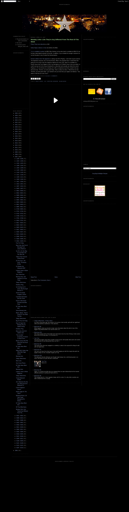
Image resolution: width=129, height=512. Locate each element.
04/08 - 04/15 (19, 418)
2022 (16, 122)
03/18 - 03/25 (19, 424)
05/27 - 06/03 (19, 229)
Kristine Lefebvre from (40, 58)
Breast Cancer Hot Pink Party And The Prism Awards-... (22, 342)
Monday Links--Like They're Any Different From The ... (22, 411)
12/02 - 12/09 (19, 167)
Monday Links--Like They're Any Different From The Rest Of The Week (55, 41)
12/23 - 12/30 (19, 161)
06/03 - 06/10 (19, 227)
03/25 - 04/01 (19, 422)
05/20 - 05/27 (19, 232)
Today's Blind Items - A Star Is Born (43, 320)
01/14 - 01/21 (19, 445)
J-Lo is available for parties (38, 51)
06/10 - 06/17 (19, 225)
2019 (16, 129)
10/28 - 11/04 (19, 179)
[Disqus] (56, 181)
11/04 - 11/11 (19, 177)
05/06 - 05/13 (19, 236)
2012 (16, 145)
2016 (16, 136)
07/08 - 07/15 (19, 216)
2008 (16, 154)
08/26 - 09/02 (19, 200)
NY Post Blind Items (21, 407)
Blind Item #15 (38, 332)
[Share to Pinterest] (40, 79)
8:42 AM (48, 75)
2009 (16, 152)
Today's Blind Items (21, 282)
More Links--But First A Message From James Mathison (22, 247)
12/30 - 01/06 (19, 158)
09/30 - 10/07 (19, 188)
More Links (19, 360)
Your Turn (36, 338)
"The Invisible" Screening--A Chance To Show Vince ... (22, 336)
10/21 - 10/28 (19, 181)
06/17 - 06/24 (19, 222)
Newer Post (34, 277)
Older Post (78, 277)
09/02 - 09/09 (19, 197)
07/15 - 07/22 (19, 213)
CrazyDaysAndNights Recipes (100, 173)
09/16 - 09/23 (19, 193)
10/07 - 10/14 (19, 186)
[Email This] (31, 79)
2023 (16, 120)
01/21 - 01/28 (19, 443)
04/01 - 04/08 (19, 420)
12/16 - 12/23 (19, 163)
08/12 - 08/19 (19, 204)
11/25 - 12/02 (19, 170)
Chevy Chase (39, 81)
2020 (16, 127)
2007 (16, 156)
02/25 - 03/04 (19, 431)
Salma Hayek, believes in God (38, 47)
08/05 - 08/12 (19, 206)
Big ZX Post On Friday (22, 320)
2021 (16, 124)
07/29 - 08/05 (19, 209)
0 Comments (54, 75)
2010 (16, 149)
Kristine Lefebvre (52, 81)
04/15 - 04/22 (19, 415)
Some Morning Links (21, 310)
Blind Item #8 (37, 326)
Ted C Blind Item (20, 274)
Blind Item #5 (37, 349)
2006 (16, 450)
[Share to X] (36, 79)
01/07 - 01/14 (19, 447)
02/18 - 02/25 (19, 434)
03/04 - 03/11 (19, 429)
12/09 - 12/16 (19, 165)
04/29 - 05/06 (19, 238)
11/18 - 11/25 (19, 172)
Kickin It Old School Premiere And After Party (21, 302)
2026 (16, 113)
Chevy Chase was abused (37, 44)
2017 (16, 133)
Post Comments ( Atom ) (44, 280)
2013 (16, 143)
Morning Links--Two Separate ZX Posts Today (21, 278)
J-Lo (45, 81)
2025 (16, 115)
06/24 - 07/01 (19, 220)
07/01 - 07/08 (19, 218)
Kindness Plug (19, 284)
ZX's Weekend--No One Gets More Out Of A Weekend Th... (22, 383)
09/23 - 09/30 (19, 190)
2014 (16, 140)
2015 (16, 138)
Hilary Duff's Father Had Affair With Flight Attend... (22, 352)
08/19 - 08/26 (19, 202)
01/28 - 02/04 (19, 440)
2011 (16, 147)
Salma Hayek (62, 81)
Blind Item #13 (38, 355)
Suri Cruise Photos (21, 363)
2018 (16, 131)
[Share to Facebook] (38, 79)
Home (56, 277)
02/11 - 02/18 (19, 436)
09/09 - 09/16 (19, 195)
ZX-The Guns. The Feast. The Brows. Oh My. (21, 262)
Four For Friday (20, 243)
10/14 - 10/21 (19, 184)
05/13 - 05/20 (19, 234)
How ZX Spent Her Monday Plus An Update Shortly (21, 324)
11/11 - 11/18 (19, 174)
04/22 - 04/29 (19, 241)
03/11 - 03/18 (19, 427)
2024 (16, 117)
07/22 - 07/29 (19, 211)
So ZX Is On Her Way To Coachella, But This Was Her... (21, 252)
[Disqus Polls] (56, 137)
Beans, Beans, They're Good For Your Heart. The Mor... (22, 314)
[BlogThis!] (33, 79)
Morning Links (19, 356)
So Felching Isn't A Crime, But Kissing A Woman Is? (22, 288)
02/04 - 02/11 (19, 438)
